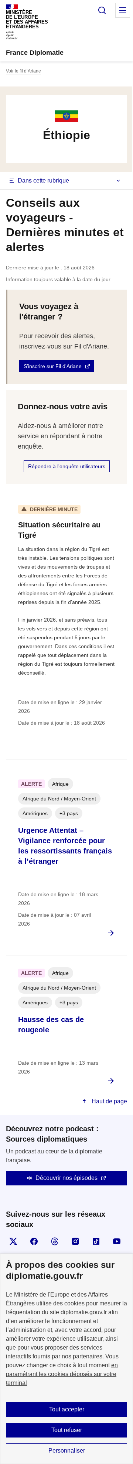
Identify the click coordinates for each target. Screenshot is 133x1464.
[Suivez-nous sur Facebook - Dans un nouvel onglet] (34, 1241)
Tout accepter (66, 1409)
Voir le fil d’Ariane (23, 71)
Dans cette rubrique (43, 180)
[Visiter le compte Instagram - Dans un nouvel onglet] (75, 1241)
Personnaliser (66, 1450)
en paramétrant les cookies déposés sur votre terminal (62, 1374)
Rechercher (102, 10)
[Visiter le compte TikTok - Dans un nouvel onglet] (96, 1241)
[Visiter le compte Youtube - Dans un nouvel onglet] (116, 1241)
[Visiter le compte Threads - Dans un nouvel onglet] (54, 1241)
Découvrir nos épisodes (66, 1178)
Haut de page (108, 1101)
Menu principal (122, 10)
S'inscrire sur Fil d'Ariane (53, 366)
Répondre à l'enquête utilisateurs (66, 466)
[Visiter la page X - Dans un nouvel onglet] (13, 1241)
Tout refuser (66, 1430)
